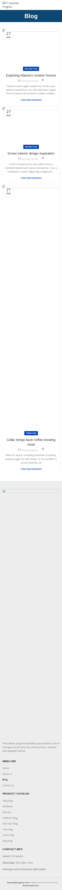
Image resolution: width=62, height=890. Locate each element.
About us (7, 773)
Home (5, 768)
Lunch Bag (8, 835)
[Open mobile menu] (58, 5)
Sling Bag (7, 800)
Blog (5, 779)
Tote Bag (7, 829)
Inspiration (31, 146)
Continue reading (31, 100)
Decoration (31, 68)
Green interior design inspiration (31, 153)
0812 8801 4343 (24, 862)
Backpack (7, 806)
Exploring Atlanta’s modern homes (31, 75)
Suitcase (6, 812)
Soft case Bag (10, 823)
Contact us (8, 785)
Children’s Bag (10, 817)
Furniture (31, 433)
